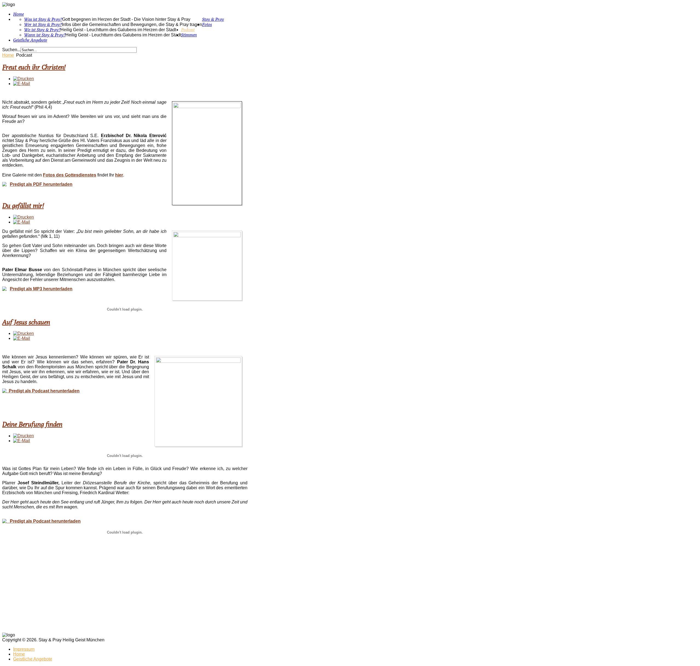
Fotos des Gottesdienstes (69, 175)
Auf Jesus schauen (26, 322)
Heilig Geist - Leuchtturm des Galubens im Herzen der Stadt (118, 29)
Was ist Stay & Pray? (43, 19)
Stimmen (189, 34)
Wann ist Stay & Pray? (44, 34)
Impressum (23, 649)
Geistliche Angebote (30, 40)
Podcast (188, 29)
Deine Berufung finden (32, 424)
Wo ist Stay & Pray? (42, 29)
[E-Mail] (21, 83)
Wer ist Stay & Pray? (43, 24)
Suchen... (11, 49)
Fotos (207, 24)
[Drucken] (23, 78)
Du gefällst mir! (23, 205)
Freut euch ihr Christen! (33, 67)
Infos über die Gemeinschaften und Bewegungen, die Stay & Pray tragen (132, 24)
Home (18, 14)
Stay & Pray (213, 19)
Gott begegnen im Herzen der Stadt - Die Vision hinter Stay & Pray (126, 19)
